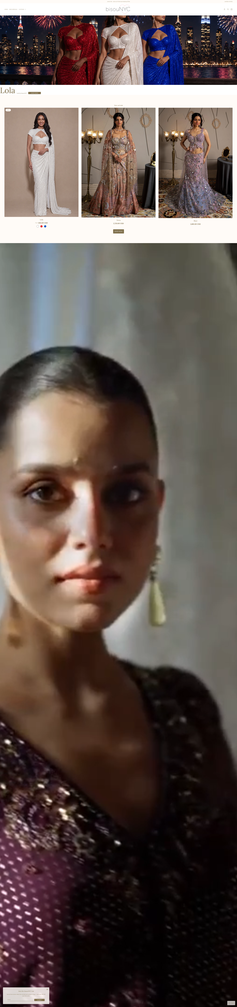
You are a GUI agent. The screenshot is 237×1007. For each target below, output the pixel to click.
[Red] (41, 226)
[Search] (228, 9)
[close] (47, 989)
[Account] (224, 9)
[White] (38, 226)
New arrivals (118, 105)
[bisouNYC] (118, 9)
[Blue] (45, 226)
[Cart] (232, 9)
